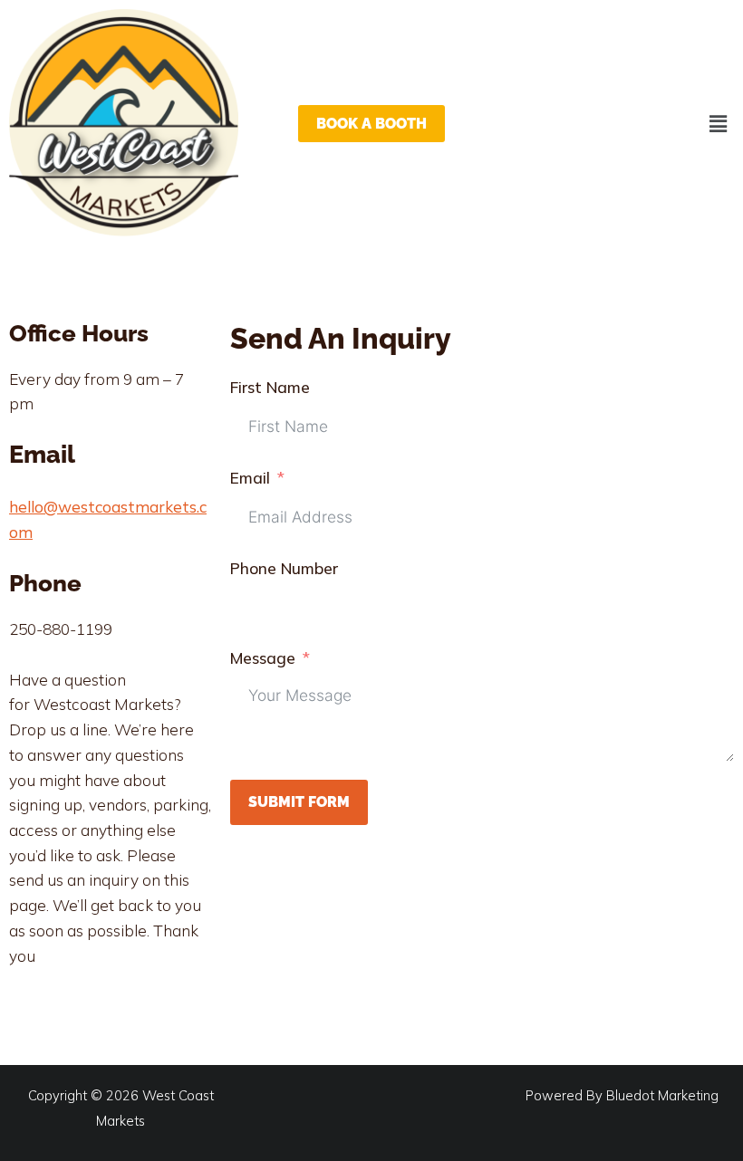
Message (262, 657)
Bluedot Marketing (662, 1095)
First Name (270, 387)
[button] (718, 123)
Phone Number (284, 568)
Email (250, 477)
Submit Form (299, 802)
